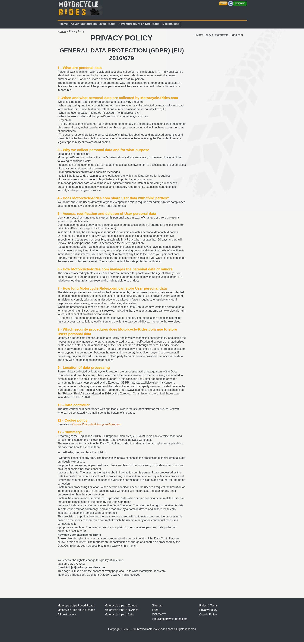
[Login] (223, 3)
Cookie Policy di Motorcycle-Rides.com (96, 424)
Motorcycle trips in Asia (119, 614)
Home (64, 23)
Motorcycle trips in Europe (121, 605)
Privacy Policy (208, 609)
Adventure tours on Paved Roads (93, 23)
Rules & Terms (208, 605)
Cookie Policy (208, 614)
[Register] (240, 3)
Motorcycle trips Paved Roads (76, 605)
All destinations (67, 614)
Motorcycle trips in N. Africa (121, 609)
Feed (155, 609)
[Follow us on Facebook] (230, 3)
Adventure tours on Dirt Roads (138, 23)
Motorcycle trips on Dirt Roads (76, 609)
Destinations (170, 23)
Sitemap (157, 605)
